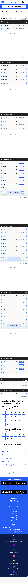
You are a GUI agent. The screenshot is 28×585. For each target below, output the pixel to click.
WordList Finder (14, 552)
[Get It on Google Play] (20, 483)
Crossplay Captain (14, 563)
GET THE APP (14, 2)
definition (21, 25)
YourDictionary (14, 574)
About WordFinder (14, 506)
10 (8, 439)
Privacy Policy (14, 515)
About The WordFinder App (14, 509)
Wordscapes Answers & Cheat (14, 541)
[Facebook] (11, 501)
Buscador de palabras (14, 568)
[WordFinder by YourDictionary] (3, 2)
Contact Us (14, 513)
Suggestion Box (14, 520)
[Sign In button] (22, 2)
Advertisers (14, 511)
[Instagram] (17, 501)
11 (11, 439)
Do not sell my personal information (14, 531)
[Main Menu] (26, 2)
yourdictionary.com (13, 473)
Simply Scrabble (14, 558)
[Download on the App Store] (7, 483)
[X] (14, 501)
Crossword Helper (14, 547)
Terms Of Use (14, 517)
